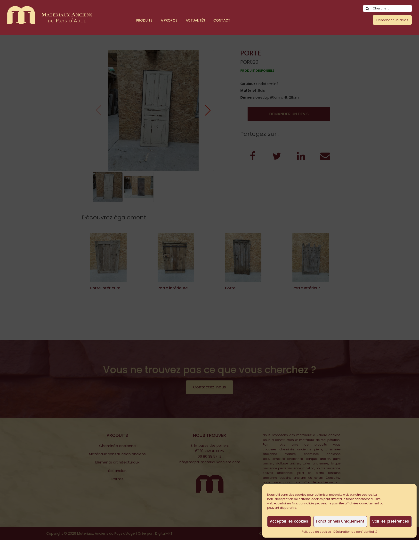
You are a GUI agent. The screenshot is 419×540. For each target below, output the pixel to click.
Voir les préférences (390, 521)
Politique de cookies (316, 532)
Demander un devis (392, 20)
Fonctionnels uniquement (340, 521)
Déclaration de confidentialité (355, 532)
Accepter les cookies (289, 521)
